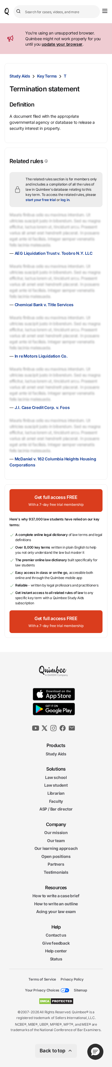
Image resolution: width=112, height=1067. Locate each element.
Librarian (56, 793)
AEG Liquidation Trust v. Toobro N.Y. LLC (53, 253)
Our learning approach (56, 848)
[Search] (19, 11)
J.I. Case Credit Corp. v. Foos (42, 407)
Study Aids (19, 76)
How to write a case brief (55, 895)
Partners (56, 864)
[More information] (45, 161)
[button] (56, 500)
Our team (56, 840)
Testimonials (56, 872)
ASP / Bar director (56, 808)
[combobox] (56, 11)
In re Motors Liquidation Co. (41, 356)
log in (65, 200)
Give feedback (55, 943)
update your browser (62, 44)
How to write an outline (56, 903)
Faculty (56, 800)
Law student (56, 785)
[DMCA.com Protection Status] (56, 1001)
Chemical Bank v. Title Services (44, 304)
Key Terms (47, 76)
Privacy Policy (72, 979)
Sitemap (80, 990)
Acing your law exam (56, 911)
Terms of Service (42, 979)
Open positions (56, 856)
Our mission (56, 832)
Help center (56, 950)
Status (56, 958)
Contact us (56, 935)
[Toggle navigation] (104, 11)
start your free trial (41, 200)
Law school (56, 777)
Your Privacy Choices (42, 990)
